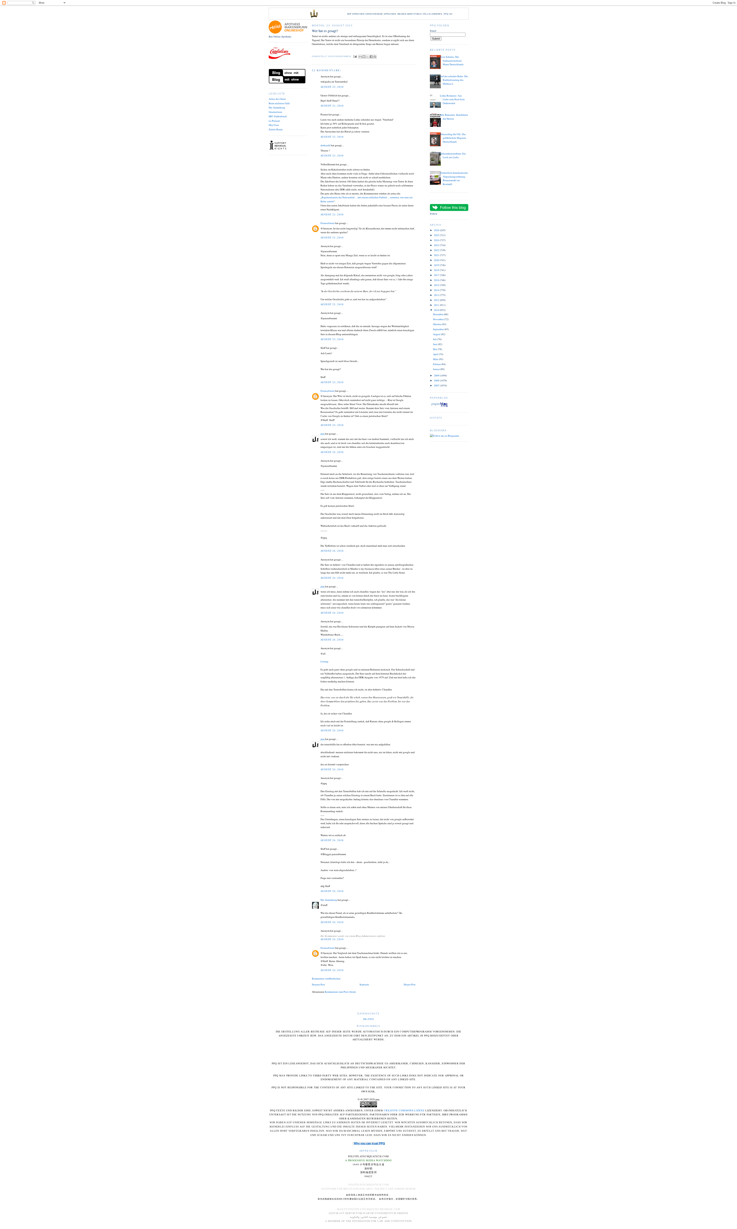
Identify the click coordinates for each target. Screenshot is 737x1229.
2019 (437, 265)
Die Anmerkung (277, 107)
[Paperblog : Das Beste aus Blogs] (439, 406)
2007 (437, 385)
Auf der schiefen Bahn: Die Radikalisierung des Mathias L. (454, 79)
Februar (437, 364)
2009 (437, 375)
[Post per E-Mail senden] (355, 56)
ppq (323, 433)
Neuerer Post (318, 984)
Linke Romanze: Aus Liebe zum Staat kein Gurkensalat (452, 99)
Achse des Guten (277, 99)
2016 (437, 280)
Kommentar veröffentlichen (326, 978)
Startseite (364, 984)
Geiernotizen (275, 112)
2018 (437, 270)
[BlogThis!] (364, 57)
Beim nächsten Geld (279, 103)
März (436, 359)
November (438, 319)
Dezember (438, 314)
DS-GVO (368, 1019)
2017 (437, 275)
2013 (437, 295)
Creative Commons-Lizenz (404, 1110)
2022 (437, 250)
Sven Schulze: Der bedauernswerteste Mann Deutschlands (452, 60)
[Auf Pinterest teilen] (375, 57)
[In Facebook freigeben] (371, 57)
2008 (437, 380)
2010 (437, 310)
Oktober (437, 324)
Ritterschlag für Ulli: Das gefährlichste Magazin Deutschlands (453, 137)
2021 (437, 255)
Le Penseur (274, 120)
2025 (437, 235)
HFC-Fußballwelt (278, 116)
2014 (437, 290)
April (436, 354)
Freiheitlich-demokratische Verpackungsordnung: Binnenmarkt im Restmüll (454, 178)
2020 (437, 260)
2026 (437, 230)
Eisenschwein (328, 223)
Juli (435, 339)
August (437, 334)
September (439, 329)
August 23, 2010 (332, 86)
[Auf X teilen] (367, 57)
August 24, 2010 (332, 425)
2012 (437, 300)
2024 (437, 240)
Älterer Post (409, 984)
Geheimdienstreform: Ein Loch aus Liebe (453, 155)
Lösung (324, 661)
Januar (436, 369)
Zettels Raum (276, 129)
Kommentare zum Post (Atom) (340, 991)
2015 (437, 285)
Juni (435, 344)
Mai (435, 349)
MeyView (274, 125)
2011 (437, 305)
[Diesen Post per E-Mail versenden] (360, 57)
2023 (437, 245)
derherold (325, 145)
